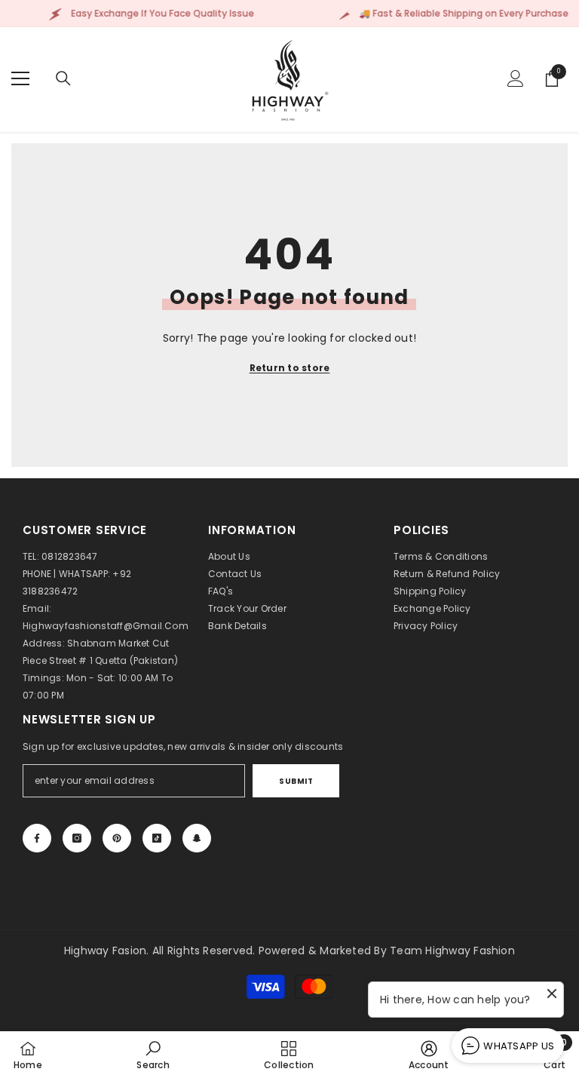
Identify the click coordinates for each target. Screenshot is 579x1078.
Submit (296, 781)
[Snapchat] (196, 838)
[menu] (20, 78)
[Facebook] (37, 838)
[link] (152, 1054)
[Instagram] (77, 838)
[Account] (515, 78)
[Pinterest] (117, 838)
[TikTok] (156, 838)
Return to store (290, 367)
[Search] (63, 78)
